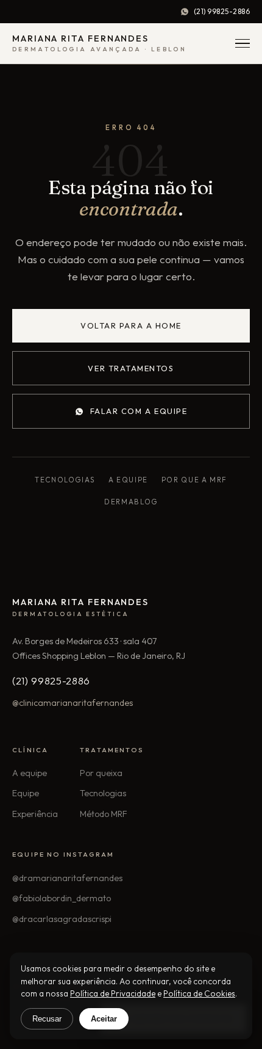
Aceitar (104, 1018)
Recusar (47, 1018)
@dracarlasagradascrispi (62, 918)
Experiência (35, 813)
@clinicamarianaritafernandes (72, 702)
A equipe (128, 479)
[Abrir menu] (242, 43)
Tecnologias (65, 479)
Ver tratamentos (131, 368)
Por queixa (101, 773)
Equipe (25, 793)
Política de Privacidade (112, 993)
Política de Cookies (199, 993)
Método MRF (103, 813)
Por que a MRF (194, 479)
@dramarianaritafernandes (67, 878)
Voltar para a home (131, 325)
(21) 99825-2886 (222, 11)
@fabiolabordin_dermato (61, 898)
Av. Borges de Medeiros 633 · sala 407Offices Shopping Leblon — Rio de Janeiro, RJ (98, 648)
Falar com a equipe (139, 411)
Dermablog (131, 501)
